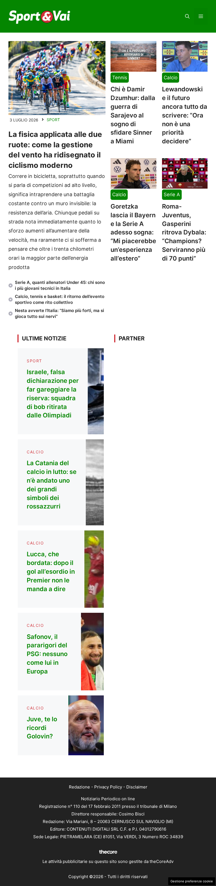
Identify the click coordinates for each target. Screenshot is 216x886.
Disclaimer (136, 787)
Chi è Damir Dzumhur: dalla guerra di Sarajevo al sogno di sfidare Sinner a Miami (133, 115)
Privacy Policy (108, 787)
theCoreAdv (162, 861)
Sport (53, 119)
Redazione (79, 787)
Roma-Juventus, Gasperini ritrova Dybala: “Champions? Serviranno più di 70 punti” (184, 232)
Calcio (170, 77)
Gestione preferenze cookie (191, 881)
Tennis (119, 77)
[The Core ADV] (108, 853)
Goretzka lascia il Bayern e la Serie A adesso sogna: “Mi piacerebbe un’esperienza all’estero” (133, 232)
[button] (187, 16)
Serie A (172, 194)
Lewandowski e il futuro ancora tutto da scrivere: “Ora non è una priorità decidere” (184, 115)
